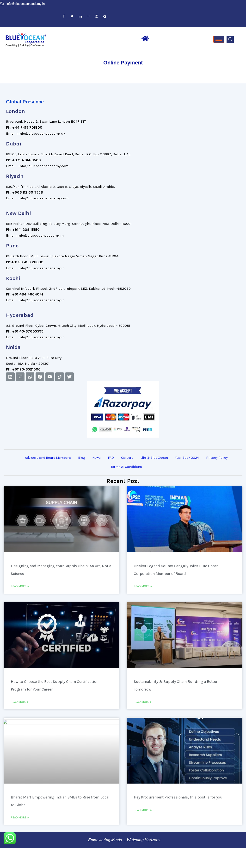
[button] (230, 39)
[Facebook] (64, 16)
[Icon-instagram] (20, 376)
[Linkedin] (10, 376)
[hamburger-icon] (218, 39)
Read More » (20, 586)
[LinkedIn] (80, 16)
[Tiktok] (59, 376)
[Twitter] (72, 16)
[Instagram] (96, 16)
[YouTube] (88, 16)
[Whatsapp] (30, 376)
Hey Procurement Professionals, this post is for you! (178, 797)
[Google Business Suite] (104, 16)
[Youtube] (49, 376)
